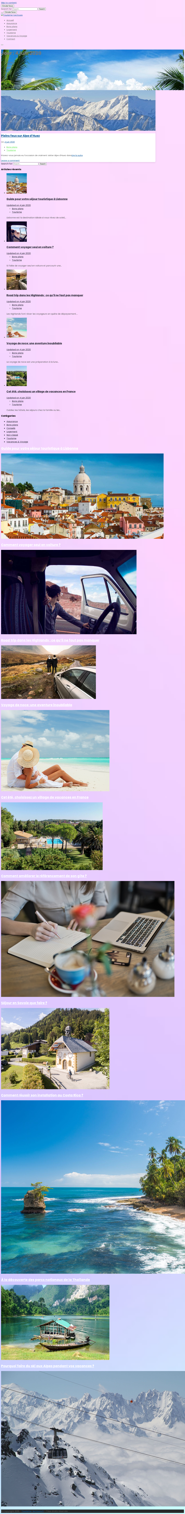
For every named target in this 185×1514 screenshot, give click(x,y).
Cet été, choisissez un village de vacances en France (45, 797)
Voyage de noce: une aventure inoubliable (36, 705)
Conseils (11, 428)
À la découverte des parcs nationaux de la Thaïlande (45, 1280)
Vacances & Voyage (17, 35)
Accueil (10, 20)
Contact (11, 38)
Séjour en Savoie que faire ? (24, 1003)
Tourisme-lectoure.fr (33, 1511)
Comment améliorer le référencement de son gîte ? (44, 876)
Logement (12, 29)
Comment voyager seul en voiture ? (31, 545)
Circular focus (7, 6)
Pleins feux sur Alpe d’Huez (20, 136)
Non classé (12, 435)
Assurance (12, 23)
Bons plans (12, 26)
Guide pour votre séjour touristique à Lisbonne (39, 448)
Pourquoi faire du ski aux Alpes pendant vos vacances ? (47, 1366)
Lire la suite (77, 155)
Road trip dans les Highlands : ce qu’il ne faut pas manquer (50, 640)
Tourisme (11, 32)
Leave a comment (10, 160)
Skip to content (9, 2)
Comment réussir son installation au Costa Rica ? (42, 1095)
